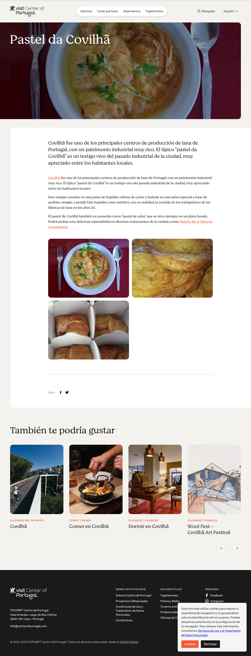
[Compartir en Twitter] (67, 392)
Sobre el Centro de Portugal (133, 595)
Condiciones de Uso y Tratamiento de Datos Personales (130, 611)
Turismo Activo (170, 607)
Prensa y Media (170, 601)
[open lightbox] (88, 268)
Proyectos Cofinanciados (132, 601)
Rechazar (210, 644)
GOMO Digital (129, 642)
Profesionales (169, 612)
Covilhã (54, 177)
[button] (231, 11)
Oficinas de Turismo (173, 618)
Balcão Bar (188, 221)
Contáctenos (124, 620)
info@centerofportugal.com (28, 626)
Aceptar (190, 644)
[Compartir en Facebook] (61, 392)
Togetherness (169, 595)
